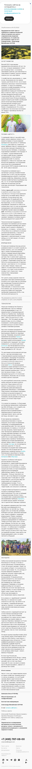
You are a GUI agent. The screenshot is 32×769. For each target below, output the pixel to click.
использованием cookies (13, 9)
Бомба (23, 451)
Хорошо (9, 19)
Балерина (4, 144)
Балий (23, 340)
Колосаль (4, 345)
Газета (18, 748)
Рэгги (10, 365)
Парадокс (21, 498)
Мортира (14, 456)
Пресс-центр (5, 746)
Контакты (4, 748)
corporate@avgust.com (8, 742)
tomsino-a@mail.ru (11, 708)
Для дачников (5, 750)
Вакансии (18, 746)
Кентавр (11, 444)
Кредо (18, 336)
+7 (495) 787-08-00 (13, 739)
